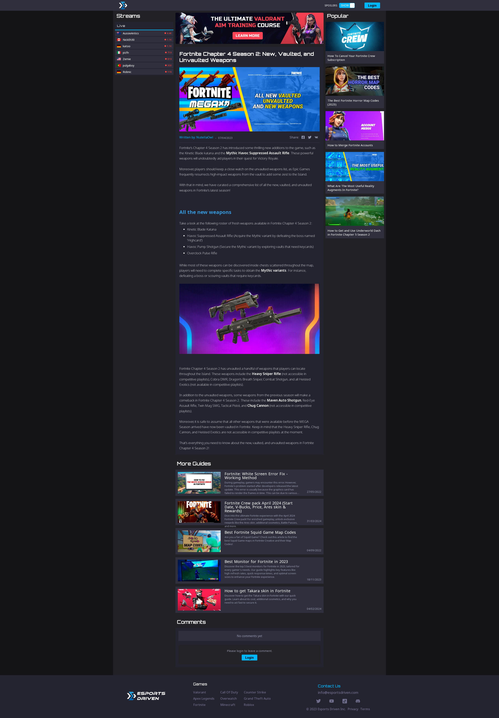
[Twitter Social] (318, 702)
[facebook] (303, 138)
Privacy (353, 709)
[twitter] (309, 138)
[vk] (316, 138)
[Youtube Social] (331, 702)
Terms (365, 709)
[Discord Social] (344, 702)
